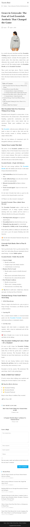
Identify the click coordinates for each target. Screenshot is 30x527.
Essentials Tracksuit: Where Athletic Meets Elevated (16, 92)
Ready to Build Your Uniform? (10, 105)
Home (5, 523)
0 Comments (10, 500)
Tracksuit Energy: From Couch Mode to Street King (14, 98)
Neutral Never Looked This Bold (10, 89)
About (8, 523)
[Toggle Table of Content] (25, 83)
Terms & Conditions (22, 523)
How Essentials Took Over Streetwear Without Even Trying (15, 86)
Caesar (4, 27)
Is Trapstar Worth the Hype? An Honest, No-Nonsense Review (15, 418)
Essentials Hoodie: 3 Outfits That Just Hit (14, 96)
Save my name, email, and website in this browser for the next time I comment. (15, 461)
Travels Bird (6, 2)
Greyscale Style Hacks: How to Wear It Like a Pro (14, 94)
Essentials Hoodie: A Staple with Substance (14, 91)
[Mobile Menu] (28, 2)
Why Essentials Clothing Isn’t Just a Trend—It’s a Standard (14, 102)
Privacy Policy (15, 523)
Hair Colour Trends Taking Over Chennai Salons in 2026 (15, 409)
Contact (11, 523)
